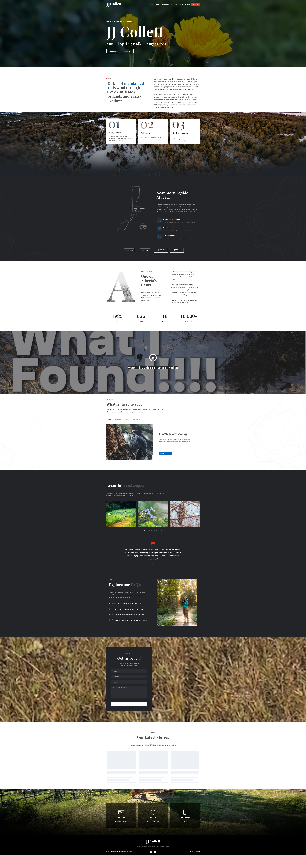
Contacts (175, 4)
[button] (195, 4)
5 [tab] (154, 530)
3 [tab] (149, 530)
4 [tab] (152, 530)
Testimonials (165, 4)
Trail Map (187, 4)
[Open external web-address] (153, 358)
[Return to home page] (113, 4)
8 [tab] (161, 530)
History (181, 4)
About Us (152, 4)
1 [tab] (144, 530)
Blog (171, 4)
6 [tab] (156, 530)
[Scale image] (121, 514)
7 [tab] (159, 530)
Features (158, 4)
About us (139, 846)
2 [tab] (147, 530)
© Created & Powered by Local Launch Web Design (119, 851)
